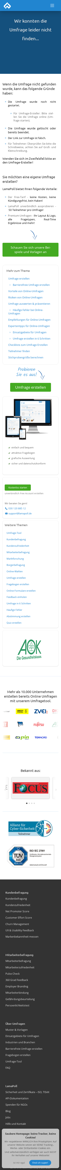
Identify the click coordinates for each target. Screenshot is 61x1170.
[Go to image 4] (34, 803)
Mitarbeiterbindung (17, 992)
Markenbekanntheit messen (21, 936)
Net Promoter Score (17, 911)
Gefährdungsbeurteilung (20, 999)
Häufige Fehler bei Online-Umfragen (25, 311)
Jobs (7, 1117)
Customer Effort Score (18, 917)
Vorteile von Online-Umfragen (25, 291)
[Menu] (52, 5)
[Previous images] (5, 790)
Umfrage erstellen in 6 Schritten (31, 338)
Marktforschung (15, 558)
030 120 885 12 (17, 508)
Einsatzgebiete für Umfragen (29, 332)
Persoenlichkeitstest (17, 1005)
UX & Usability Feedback (19, 930)
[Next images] (56, 790)
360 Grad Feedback (16, 980)
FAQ (7, 1067)
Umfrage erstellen (19, 278)
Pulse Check (12, 973)
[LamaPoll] (7, 5)
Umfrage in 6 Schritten (19, 603)
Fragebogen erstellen (18, 584)
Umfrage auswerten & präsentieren (29, 303)
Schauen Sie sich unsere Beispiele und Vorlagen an (31, 249)
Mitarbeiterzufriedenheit (19, 967)
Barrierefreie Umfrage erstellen (31, 285)
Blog (8, 1111)
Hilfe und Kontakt (15, 1124)
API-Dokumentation (17, 1098)
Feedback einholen (17, 597)
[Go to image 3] (31, 803)
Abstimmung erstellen (18, 616)
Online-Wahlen (15, 571)
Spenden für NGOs (16, 1104)
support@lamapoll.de (20, 513)
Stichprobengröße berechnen (25, 357)
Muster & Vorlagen (16, 1029)
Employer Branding (16, 986)
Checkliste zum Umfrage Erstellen (28, 345)
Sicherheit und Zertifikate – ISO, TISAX (27, 1092)
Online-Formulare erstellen (21, 590)
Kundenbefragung (16, 539)
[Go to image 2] (29, 803)
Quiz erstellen (14, 622)
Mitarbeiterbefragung (18, 552)
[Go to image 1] (26, 803)
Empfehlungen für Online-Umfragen (29, 319)
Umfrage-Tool (14, 532)
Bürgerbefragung (16, 564)
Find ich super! (40, 1162)
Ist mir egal (19, 1162)
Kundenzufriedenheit (18, 545)
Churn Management (17, 924)
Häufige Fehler (14, 609)
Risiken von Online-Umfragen (25, 297)
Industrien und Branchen (20, 1042)
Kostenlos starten (17, 487)
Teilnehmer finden (19, 351)
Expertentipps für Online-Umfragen (29, 326)
